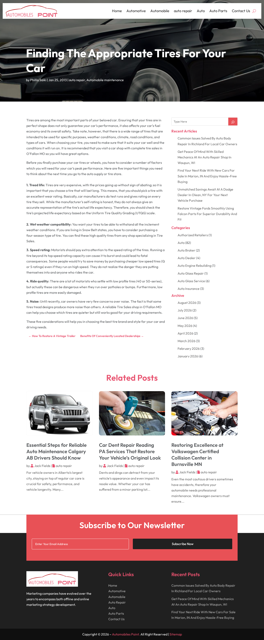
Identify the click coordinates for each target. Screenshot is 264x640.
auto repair (183, 10)
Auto (201, 10)
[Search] (233, 121)
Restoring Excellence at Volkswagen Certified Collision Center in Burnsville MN (197, 454)
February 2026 (189, 348)
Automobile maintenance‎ (105, 80)
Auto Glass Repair (191, 273)
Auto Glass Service (191, 281)
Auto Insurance (188, 289)
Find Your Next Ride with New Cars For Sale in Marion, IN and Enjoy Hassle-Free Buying (207, 176)
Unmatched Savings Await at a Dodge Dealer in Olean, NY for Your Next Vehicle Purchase (205, 194)
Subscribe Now (182, 544)
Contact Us (241, 10)
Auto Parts (218, 10)
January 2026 (188, 356)
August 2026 (187, 303)
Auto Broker (186, 250)
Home (117, 10)
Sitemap (176, 634)
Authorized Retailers (193, 235)
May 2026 (185, 326)
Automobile (159, 10)
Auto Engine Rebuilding (194, 265)
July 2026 (185, 310)
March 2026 (186, 341)
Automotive (136, 10)
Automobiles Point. (126, 634)
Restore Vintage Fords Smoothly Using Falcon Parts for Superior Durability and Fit (207, 213)
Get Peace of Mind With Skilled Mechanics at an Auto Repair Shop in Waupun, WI (204, 157)
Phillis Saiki (38, 80)
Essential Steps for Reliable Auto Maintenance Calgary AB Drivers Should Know (56, 451)
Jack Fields (42, 466)
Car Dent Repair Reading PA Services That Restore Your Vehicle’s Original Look (130, 451)
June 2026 (185, 318)
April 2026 (185, 333)
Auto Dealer (187, 258)
